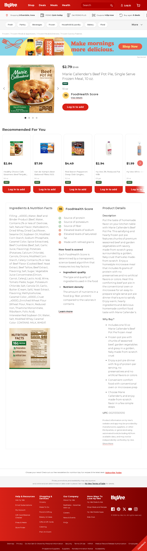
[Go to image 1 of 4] (25, 118)
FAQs (65, 522)
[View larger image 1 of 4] (31, 88)
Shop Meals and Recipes (97, 507)
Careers (66, 513)
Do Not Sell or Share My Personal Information (44, 544)
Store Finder (20, 527)
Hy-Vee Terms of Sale (95, 484)
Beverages (37, 25)
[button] (76, 98)
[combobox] (98, 5)
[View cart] (138, 5)
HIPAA (90, 544)
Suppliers (66, 549)
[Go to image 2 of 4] (29, 118)
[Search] (111, 5)
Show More (107, 443)
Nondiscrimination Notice (82, 549)
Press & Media (21, 522)
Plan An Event (45, 532)
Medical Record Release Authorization (110, 544)
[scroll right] (140, 163)
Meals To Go (44, 507)
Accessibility (100, 549)
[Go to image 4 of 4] (36, 118)
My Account (20, 510)
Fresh (10, 25)
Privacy (19, 544)
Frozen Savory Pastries (71, 34)
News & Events (69, 517)
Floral (102, 25)
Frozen (52, 25)
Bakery (90, 25)
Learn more (66, 311)
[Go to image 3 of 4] (33, 118)
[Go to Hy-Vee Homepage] (11, 5)
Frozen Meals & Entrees (48, 34)
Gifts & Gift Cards (46, 522)
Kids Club (91, 517)
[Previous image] (4, 88)
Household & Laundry (71, 25)
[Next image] (58, 88)
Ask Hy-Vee (20, 500)
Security (68, 544)
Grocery (42, 502)
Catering (43, 527)
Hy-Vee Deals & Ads (95, 502)
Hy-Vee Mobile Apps (95, 512)
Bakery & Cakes (45, 517)
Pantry (23, 25)
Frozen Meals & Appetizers (23, 34)
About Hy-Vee (69, 500)
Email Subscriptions (23, 505)
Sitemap (10, 544)
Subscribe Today (113, 473)
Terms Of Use (79, 544)
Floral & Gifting (45, 512)
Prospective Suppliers (51, 549)
